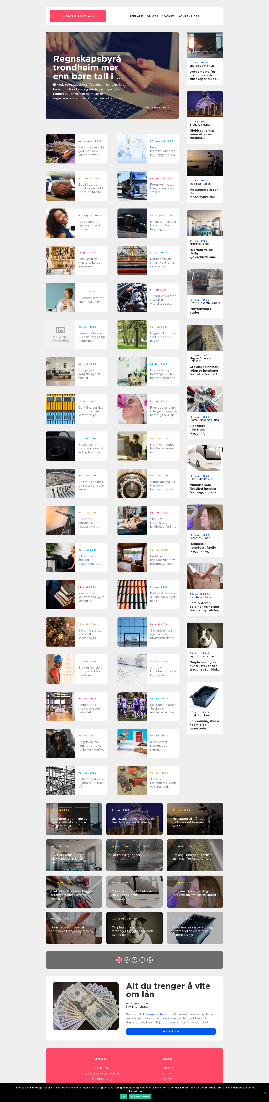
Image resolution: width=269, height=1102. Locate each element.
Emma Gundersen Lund (204, 420)
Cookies (168, 16)
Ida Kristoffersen (200, 184)
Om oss (152, 16)
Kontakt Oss (188, 16)
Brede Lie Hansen (201, 124)
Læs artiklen (170, 1031)
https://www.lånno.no (156, 1014)
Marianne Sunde (199, 244)
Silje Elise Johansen (158, 110)
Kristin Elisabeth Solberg (205, 303)
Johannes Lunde (200, 538)
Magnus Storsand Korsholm (200, 359)
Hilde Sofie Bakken (202, 479)
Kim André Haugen (201, 597)
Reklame (136, 16)
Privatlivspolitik (140, 1096)
